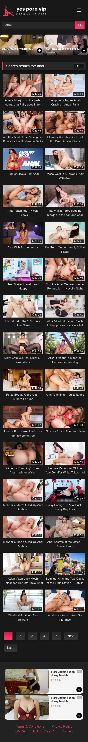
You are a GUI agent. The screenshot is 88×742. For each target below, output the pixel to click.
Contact (67, 731)
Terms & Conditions (30, 726)
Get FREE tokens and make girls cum (62, 49)
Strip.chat (6, 52)
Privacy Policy (62, 726)
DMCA (20, 731)
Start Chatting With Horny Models (17, 49)
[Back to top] (75, 730)
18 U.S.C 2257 (43, 731)
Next (71, 636)
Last (10, 648)
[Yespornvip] (36, 10)
